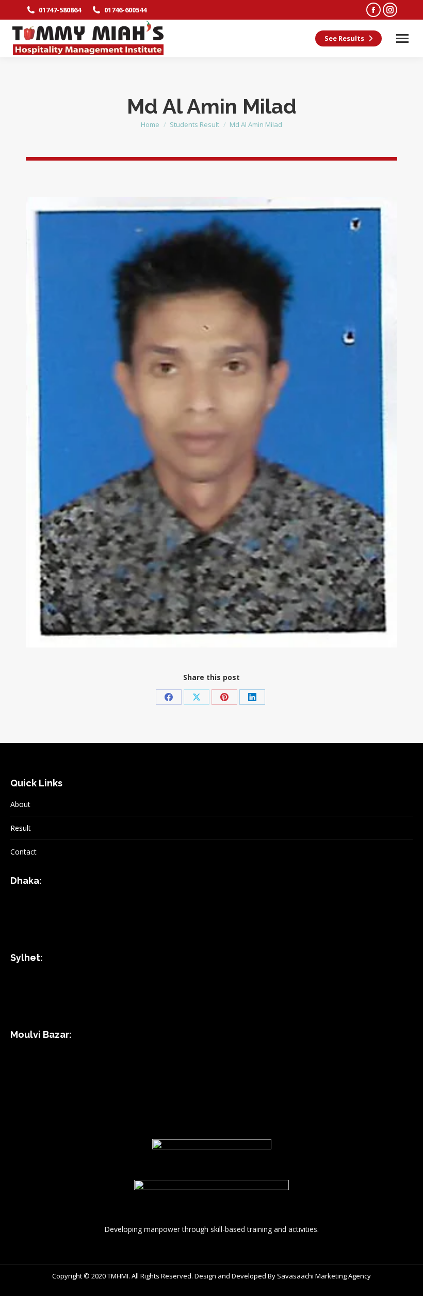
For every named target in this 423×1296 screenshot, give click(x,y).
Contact (23, 852)
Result (20, 828)
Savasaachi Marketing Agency (324, 1276)
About (20, 804)
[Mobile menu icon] (402, 38)
